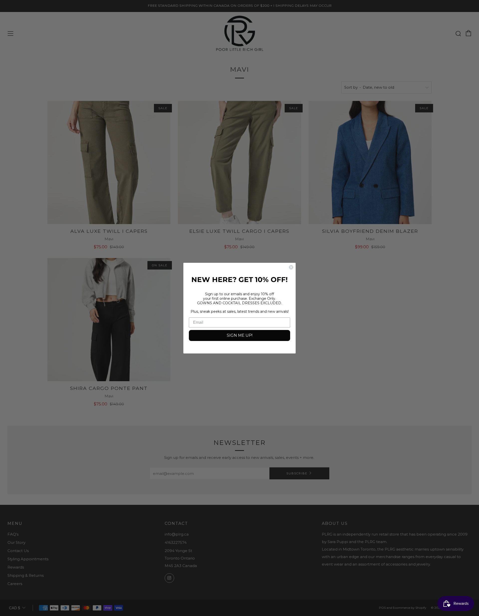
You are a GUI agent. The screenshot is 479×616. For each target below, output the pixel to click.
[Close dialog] (291, 267)
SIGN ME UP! (239, 335)
